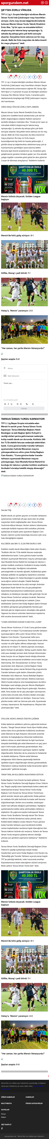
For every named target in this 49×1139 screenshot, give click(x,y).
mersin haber (38, 1086)
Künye (3, 1114)
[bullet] (20, 404)
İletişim (3, 1117)
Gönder (24, 408)
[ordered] (17, 404)
